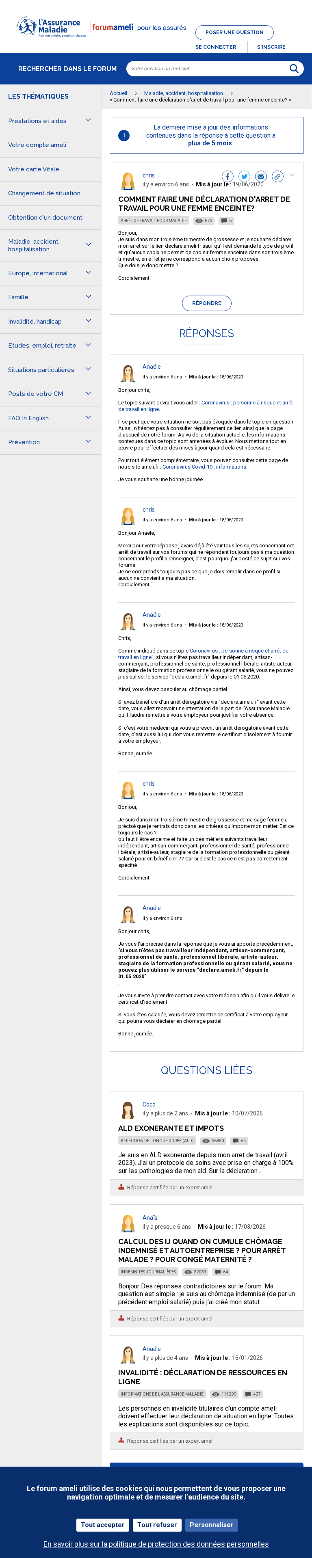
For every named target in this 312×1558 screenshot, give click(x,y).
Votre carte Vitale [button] (33, 169)
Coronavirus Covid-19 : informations (204, 467)
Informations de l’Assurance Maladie (162, 1394)
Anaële (152, 366)
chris (149, 175)
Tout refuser (157, 1525)
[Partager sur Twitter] (244, 177)
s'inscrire (271, 47)
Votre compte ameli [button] (37, 145)
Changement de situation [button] (44, 193)
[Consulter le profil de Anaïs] (128, 1230)
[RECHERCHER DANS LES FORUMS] (294, 68)
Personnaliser (212, 1525)
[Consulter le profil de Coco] (128, 1117)
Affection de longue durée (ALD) (157, 1141)
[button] (156, 42)
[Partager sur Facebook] (228, 177)
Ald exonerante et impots (171, 1128)
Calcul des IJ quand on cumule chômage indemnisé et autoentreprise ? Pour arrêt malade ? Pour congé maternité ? (202, 1250)
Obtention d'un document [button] (45, 217)
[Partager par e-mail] (261, 177)
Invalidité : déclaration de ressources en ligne (202, 1377)
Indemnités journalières (148, 1272)
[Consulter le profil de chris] (128, 188)
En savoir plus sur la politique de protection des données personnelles (156, 1544)
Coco (149, 1104)
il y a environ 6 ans (162, 377)
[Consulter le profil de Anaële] (128, 380)
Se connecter (215, 47)
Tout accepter (103, 1525)
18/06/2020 (216, 377)
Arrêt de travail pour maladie (154, 220)
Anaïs (150, 1217)
